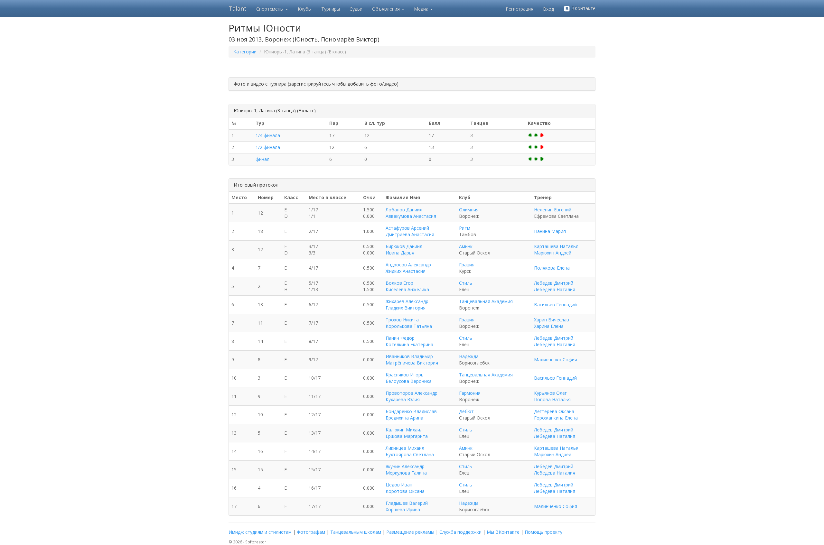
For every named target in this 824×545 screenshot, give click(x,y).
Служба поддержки (460, 532)
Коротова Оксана (405, 491)
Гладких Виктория (406, 308)
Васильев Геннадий (555, 304)
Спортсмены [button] (270, 9)
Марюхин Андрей (552, 253)
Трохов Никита (402, 320)
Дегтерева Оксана (554, 411)
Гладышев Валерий (407, 503)
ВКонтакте (582, 8)
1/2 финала (268, 147)
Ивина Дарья (400, 253)
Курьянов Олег (550, 393)
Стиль (465, 283)
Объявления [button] (386, 9)
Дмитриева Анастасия (410, 234)
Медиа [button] (422, 9)
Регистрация (519, 9)
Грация (466, 265)
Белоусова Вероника (409, 381)
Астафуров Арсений (407, 228)
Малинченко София (555, 359)
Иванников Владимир (409, 356)
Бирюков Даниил (404, 246)
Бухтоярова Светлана (410, 454)
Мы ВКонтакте (503, 532)
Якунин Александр (405, 466)
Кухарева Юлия (403, 399)
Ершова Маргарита (407, 436)
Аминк (466, 246)
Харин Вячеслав (551, 320)
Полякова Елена (552, 268)
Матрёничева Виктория (412, 363)
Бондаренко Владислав (411, 411)
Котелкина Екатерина (409, 344)
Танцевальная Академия (486, 301)
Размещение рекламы (410, 532)
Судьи (356, 9)
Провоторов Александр (411, 393)
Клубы (305, 9)
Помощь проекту (543, 532)
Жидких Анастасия (406, 271)
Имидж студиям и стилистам (260, 532)
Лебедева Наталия (554, 289)
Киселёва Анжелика (407, 289)
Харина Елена (549, 326)
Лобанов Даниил (404, 210)
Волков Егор (399, 283)
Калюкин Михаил (404, 430)
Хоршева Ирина (403, 509)
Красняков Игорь (405, 375)
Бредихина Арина (404, 418)
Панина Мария (550, 231)
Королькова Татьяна (409, 326)
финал (262, 159)
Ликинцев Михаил (405, 448)
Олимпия (469, 210)
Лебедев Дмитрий (553, 283)
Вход (548, 9)
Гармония (470, 393)
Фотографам (311, 532)
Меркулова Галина (406, 473)
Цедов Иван (399, 485)
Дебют (466, 411)
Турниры (330, 9)
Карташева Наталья (556, 246)
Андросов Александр (408, 265)
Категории (245, 52)
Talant (238, 8)
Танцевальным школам (355, 532)
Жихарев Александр (407, 301)
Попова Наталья (552, 399)
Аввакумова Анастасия (411, 216)
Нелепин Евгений (552, 210)
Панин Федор (400, 338)
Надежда (469, 356)
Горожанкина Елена (556, 418)
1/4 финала (268, 135)
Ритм (464, 228)
